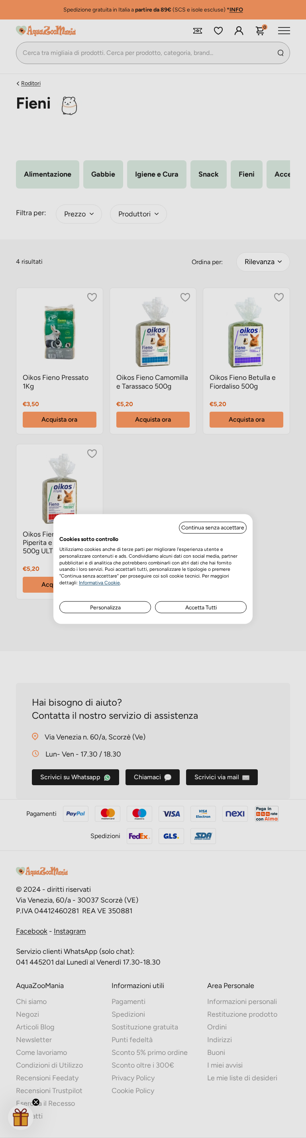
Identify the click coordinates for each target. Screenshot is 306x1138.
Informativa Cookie (99, 582)
